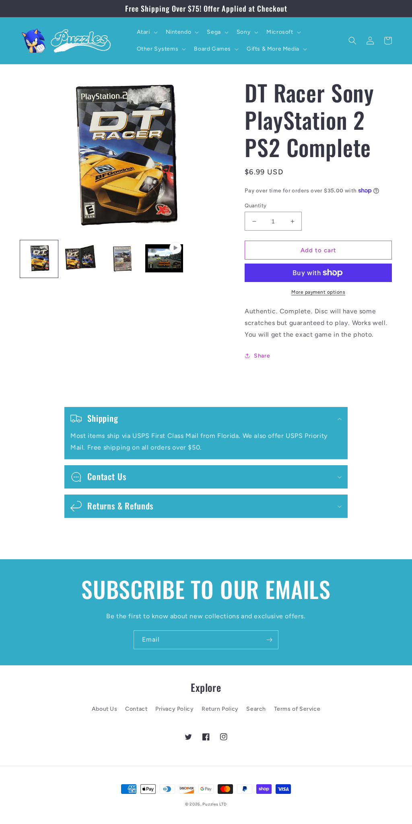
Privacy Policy (174, 708)
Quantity (255, 205)
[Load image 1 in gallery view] (39, 259)
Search (256, 708)
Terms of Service (297, 708)
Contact (136, 708)
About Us (104, 708)
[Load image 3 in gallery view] (122, 259)
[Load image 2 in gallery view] (81, 259)
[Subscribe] (269, 639)
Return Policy (220, 708)
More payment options (318, 292)
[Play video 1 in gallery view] (164, 259)
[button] (146, 32)
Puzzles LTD (214, 804)
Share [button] (262, 355)
